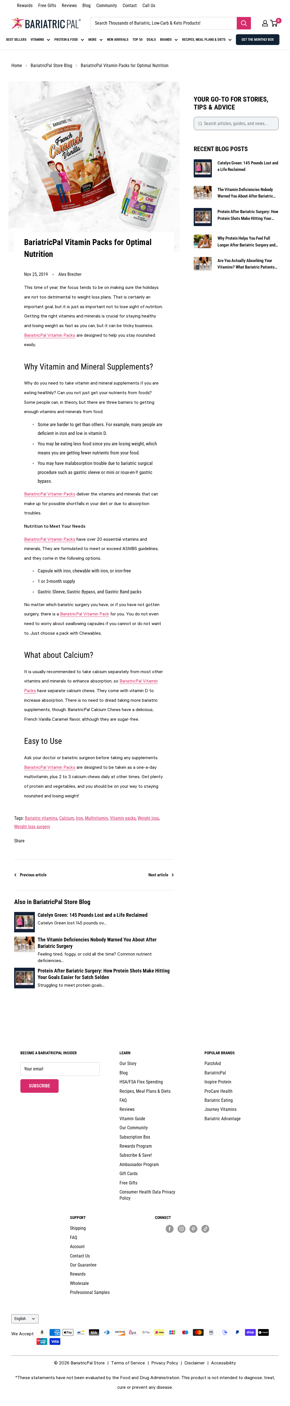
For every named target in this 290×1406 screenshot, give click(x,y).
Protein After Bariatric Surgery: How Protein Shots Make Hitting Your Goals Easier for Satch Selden (104, 974)
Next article (158, 874)
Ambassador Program (139, 1164)
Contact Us (80, 1256)
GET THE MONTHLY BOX (258, 40)
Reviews (69, 5)
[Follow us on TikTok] (205, 1228)
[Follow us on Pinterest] (193, 1228)
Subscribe (44, 1086)
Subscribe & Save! (136, 1155)
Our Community (134, 1127)
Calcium (66, 818)
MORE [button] (92, 40)
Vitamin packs (123, 818)
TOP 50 (137, 40)
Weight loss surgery (32, 826)
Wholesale (79, 1283)
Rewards (25, 5)
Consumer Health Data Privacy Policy (147, 1195)
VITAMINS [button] (37, 40)
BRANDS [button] (166, 40)
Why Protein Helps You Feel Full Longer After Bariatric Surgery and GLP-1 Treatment (246, 242)
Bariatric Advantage (222, 1118)
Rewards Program (136, 1146)
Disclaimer (194, 1362)
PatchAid (212, 1063)
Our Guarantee (83, 1265)
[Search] (244, 23)
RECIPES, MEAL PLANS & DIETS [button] (203, 40)
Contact (130, 5)
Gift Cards (129, 1173)
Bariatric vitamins (41, 818)
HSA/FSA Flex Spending (141, 1082)
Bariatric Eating (218, 1100)
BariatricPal (215, 1073)
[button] (265, 23)
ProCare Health (218, 1091)
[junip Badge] (187, 1239)
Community (106, 5)
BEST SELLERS (16, 40)
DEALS (151, 40)
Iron (79, 818)
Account (77, 1246)
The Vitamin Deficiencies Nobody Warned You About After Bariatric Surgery (245, 193)
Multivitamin (96, 818)
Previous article (33, 874)
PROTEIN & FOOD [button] (66, 40)
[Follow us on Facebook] (170, 1228)
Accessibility (223, 1362)
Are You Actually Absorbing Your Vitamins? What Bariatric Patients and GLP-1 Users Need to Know (246, 264)
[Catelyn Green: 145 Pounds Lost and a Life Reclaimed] (24, 922)
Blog (86, 5)
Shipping (78, 1228)
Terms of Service (128, 1362)
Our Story (128, 1063)
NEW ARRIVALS (117, 40)
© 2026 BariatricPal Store (79, 1362)
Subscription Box (135, 1137)
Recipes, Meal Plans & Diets (145, 1091)
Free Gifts (47, 5)
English (20, 1318)
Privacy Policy (164, 1362)
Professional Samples (90, 1292)
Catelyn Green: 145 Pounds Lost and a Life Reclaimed (93, 915)
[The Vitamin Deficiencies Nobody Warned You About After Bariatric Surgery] (24, 950)
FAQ (123, 1100)
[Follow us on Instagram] (181, 1228)
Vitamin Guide (132, 1118)
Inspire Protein (217, 1082)
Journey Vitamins (220, 1109)
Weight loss (148, 818)
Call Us (148, 5)
